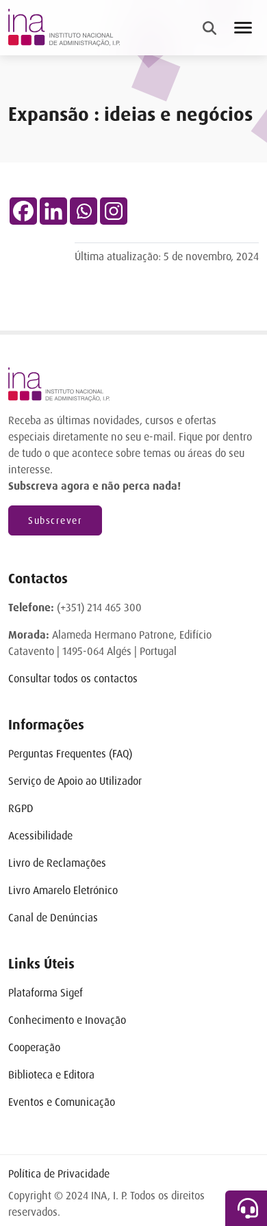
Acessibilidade (40, 835)
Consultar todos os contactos (73, 678)
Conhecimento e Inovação (67, 1020)
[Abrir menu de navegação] (243, 27)
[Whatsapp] (83, 211)
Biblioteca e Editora (51, 1075)
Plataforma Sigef (45, 993)
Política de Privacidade (59, 1174)
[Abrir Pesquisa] (209, 28)
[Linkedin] (53, 211)
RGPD (21, 808)
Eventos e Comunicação (61, 1102)
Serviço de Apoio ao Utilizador (75, 781)
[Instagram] (113, 211)
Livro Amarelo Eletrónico (63, 890)
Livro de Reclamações (57, 863)
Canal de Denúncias (53, 917)
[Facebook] (23, 211)
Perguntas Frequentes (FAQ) (70, 754)
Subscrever (55, 520)
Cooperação (34, 1047)
